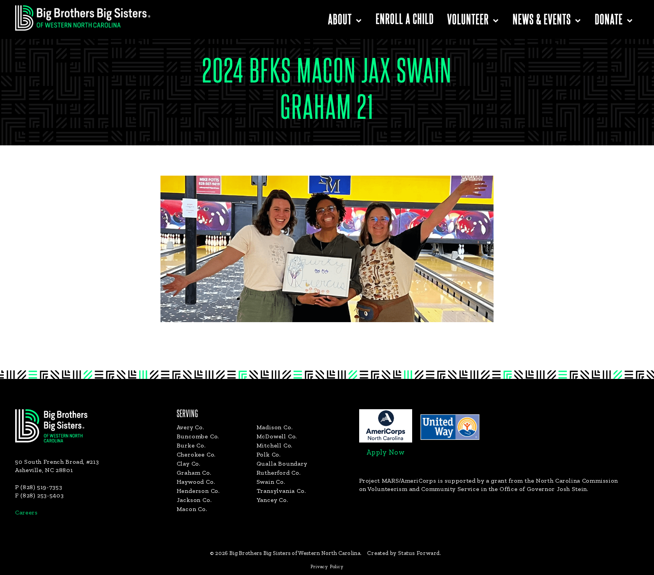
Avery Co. (190, 427)
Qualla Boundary (282, 463)
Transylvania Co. (281, 490)
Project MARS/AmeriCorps (397, 480)
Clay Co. (189, 463)
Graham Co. (194, 472)
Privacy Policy (326, 566)
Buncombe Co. (198, 436)
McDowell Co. (277, 436)
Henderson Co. (198, 490)
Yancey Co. (272, 499)
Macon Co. (192, 509)
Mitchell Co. (275, 445)
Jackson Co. (194, 499)
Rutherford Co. (279, 472)
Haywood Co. (196, 481)
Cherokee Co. (196, 454)
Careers (26, 512)
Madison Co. (275, 427)
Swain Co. (271, 481)
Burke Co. (191, 445)
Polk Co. (269, 454)
